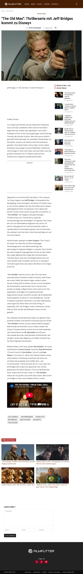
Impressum (28, 572)
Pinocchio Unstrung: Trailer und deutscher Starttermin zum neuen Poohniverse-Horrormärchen (70, 164)
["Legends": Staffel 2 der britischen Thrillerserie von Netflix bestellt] (59, 117)
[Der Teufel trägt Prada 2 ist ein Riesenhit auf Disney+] (59, 187)
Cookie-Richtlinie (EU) (68, 572)
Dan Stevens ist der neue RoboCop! (69, 142)
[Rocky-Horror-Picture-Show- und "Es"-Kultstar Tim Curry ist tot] (59, 131)
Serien (47, 4)
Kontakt (44, 572)
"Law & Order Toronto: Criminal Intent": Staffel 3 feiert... (70, 107)
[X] (41, 562)
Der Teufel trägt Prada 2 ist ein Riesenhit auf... (69, 187)
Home (26, 4)
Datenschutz (36, 572)
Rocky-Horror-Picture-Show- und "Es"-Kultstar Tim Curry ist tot (69, 131)
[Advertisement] (30, 178)
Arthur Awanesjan (35, 28)
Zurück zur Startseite (54, 572)
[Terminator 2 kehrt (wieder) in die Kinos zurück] (59, 151)
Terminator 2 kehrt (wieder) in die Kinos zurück (69, 151)
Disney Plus (40, 417)
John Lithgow (25, 420)
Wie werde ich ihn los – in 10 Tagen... (69, 178)
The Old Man (12, 422)
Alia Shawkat (13, 417)
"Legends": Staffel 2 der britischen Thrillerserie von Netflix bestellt (69, 119)
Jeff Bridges (12, 420)
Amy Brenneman (27, 417)
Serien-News (9, 11)
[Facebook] (36, 562)
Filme (39, 4)
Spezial (54, 4)
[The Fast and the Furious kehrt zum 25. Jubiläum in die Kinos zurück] (59, 95)
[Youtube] (46, 562)
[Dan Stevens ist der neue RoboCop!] (59, 142)
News (33, 4)
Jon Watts (37, 420)
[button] (76, 4)
